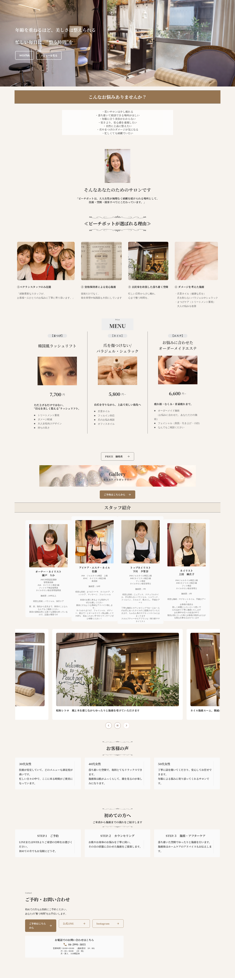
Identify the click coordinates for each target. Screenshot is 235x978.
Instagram (103, 923)
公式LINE (68, 923)
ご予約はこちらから (37, 925)
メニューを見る (49, 55)
